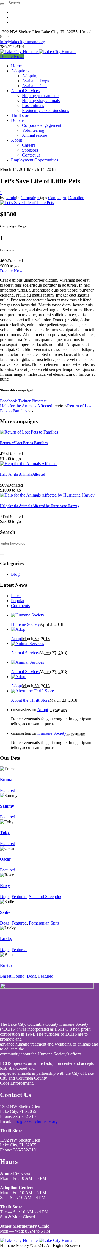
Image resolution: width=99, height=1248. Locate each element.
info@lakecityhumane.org (22, 41)
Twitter (24, 401)
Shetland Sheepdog (45, 896)
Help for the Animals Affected (26, 406)
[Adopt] (18, 629)
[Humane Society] (27, 615)
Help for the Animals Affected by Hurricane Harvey (39, 506)
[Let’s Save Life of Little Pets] (27, 202)
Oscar (5, 859)
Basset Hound (12, 976)
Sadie (5, 912)
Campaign (57, 197)
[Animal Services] (27, 643)
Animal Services (25, 653)
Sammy (7, 806)
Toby (5, 832)
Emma (6, 779)
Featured (7, 790)
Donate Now (11, 270)
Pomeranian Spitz (44, 923)
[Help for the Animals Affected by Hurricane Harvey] (47, 495)
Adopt (16, 638)
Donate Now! (12, 56)
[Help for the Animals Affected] (28, 463)
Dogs (4, 896)
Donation (76, 197)
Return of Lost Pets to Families (24, 443)
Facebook (8, 401)
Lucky (6, 938)
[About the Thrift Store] (32, 691)
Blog (15, 574)
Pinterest (39, 401)
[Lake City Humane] (38, 51)
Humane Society (25, 624)
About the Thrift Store (30, 700)
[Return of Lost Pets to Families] (29, 432)
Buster (6, 965)
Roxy (5, 885)
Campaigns (30, 197)
